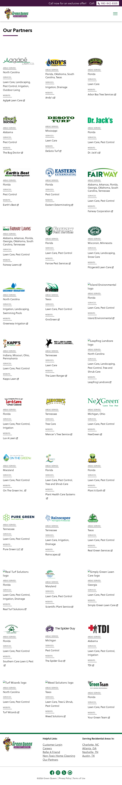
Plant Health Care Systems (60, 494)
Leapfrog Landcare (98, 382)
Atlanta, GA (89, 748)
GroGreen (51, 319)
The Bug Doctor (11, 152)
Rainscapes (51, 554)
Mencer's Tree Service (57, 434)
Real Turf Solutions (13, 609)
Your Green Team (97, 717)
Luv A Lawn (9, 438)
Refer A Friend (51, 752)
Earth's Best (9, 205)
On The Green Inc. (13, 490)
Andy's (49, 97)
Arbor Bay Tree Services (101, 94)
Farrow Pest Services (56, 263)
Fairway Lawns (11, 265)
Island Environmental (100, 318)
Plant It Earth (95, 490)
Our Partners (50, 759)
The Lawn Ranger (54, 375)
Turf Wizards (10, 712)
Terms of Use (79, 778)
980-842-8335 (109, 3)
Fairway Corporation (99, 211)
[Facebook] (52, 772)
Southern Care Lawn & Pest (18, 661)
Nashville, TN (90, 752)
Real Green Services (99, 550)
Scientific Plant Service (58, 606)
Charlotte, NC (90, 744)
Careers (47, 748)
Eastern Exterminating (58, 205)
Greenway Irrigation (14, 323)
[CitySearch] (70, 772)
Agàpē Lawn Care (12, 100)
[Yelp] (64, 772)
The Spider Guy (54, 661)
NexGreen (93, 434)
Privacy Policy (65, 778)
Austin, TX (88, 756)
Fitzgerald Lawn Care (99, 267)
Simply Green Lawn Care (101, 605)
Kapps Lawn (9, 379)
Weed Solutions (54, 716)
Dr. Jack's (93, 152)
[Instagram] (58, 772)
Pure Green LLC (11, 549)
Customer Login (52, 744)
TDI (90, 665)
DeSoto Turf (52, 151)
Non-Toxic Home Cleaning (59, 756)
